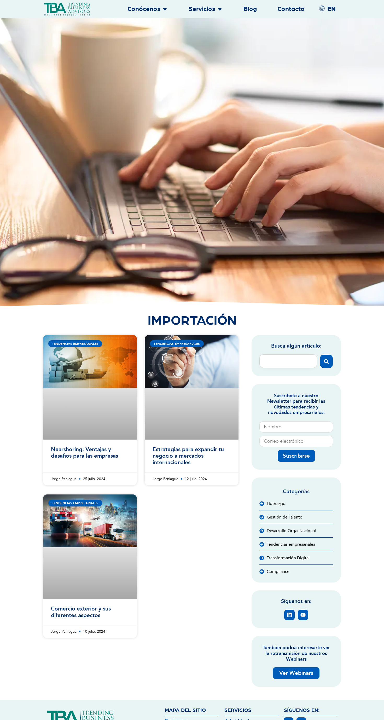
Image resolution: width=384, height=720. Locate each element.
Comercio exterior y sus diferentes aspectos (81, 612)
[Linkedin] (289, 615)
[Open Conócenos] (165, 9)
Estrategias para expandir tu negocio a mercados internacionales (188, 456)
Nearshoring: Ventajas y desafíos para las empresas (84, 453)
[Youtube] (303, 615)
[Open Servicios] (220, 9)
